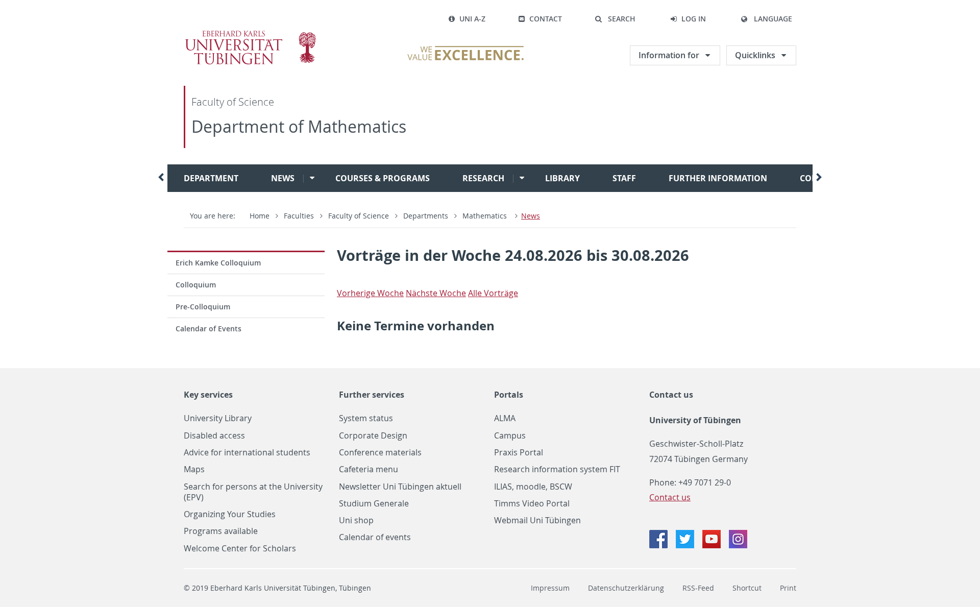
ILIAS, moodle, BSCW (533, 486)
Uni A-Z (472, 18)
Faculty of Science (232, 102)
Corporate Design (373, 435)
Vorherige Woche (370, 293)
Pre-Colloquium (203, 306)
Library (562, 178)
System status (366, 418)
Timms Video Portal (532, 503)
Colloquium (196, 284)
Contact (545, 18)
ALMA (505, 418)
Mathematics (485, 216)
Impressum (550, 588)
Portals (508, 394)
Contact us (671, 394)
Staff (624, 178)
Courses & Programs (382, 178)
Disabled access (214, 435)
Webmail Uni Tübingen (537, 520)
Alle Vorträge (493, 293)
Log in (693, 18)
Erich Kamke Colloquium (218, 263)
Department (211, 178)
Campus (510, 435)
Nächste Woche (436, 293)
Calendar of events (375, 537)
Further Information (718, 178)
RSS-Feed (698, 588)
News (283, 178)
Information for (669, 55)
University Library (218, 418)
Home (260, 216)
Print (788, 588)
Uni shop (356, 520)
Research (483, 178)
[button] (615, 19)
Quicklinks (755, 55)
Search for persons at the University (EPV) (253, 492)
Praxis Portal (518, 452)
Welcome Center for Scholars (240, 548)
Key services (208, 394)
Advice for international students (247, 452)
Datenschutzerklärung (626, 588)
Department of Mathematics (298, 126)
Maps (194, 469)
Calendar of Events (208, 328)
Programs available (221, 531)
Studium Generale (374, 503)
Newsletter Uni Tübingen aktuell (400, 486)
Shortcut (747, 588)
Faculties (299, 216)
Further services (371, 394)
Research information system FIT (557, 469)
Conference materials (380, 452)
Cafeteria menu (368, 469)
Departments (425, 216)
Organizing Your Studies (230, 514)
